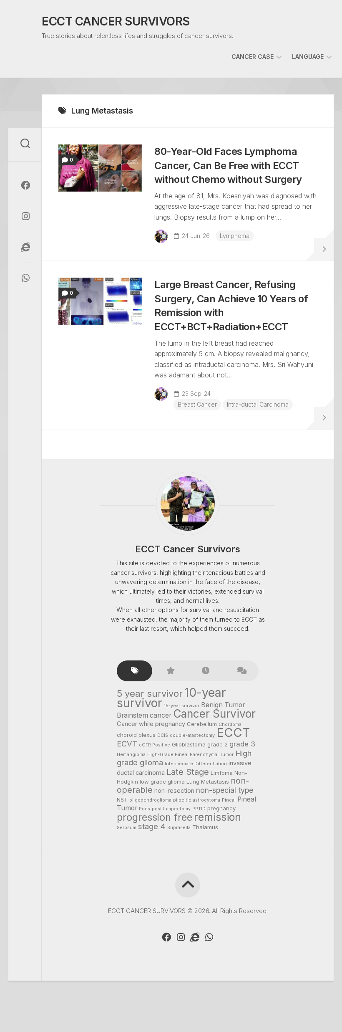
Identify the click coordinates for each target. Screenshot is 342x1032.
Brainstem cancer (144, 715)
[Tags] (134, 671)
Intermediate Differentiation (196, 763)
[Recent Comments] (241, 671)
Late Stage (187, 772)
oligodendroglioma (150, 800)
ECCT (233, 732)
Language (308, 56)
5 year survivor (150, 693)
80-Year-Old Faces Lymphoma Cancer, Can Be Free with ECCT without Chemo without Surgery (228, 165)
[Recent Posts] (205, 671)
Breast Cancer (197, 404)
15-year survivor (181, 705)
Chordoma (230, 724)
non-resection (174, 790)
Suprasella (179, 827)
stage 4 (152, 826)
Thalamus (205, 827)
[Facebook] (25, 185)
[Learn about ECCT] (25, 247)
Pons (144, 809)
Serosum (126, 827)
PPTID (199, 809)
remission (217, 817)
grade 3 (242, 744)
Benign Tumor (223, 705)
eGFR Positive (154, 745)
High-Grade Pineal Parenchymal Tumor (190, 754)
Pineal (229, 800)
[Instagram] (25, 216)
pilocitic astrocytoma (196, 800)
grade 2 (217, 744)
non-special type (224, 790)
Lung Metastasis (207, 781)
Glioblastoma (189, 744)
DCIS (162, 735)
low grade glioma (162, 781)
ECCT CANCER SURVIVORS (116, 21)
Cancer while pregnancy (151, 724)
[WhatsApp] (25, 278)
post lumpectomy (171, 809)
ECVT (127, 743)
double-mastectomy (192, 735)
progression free (154, 817)
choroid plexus (136, 734)
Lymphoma (234, 235)
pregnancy (221, 808)
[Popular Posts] (170, 671)
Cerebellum (202, 724)
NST (122, 799)
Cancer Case (252, 56)
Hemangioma (131, 754)
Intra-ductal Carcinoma (258, 404)
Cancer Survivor (214, 713)
